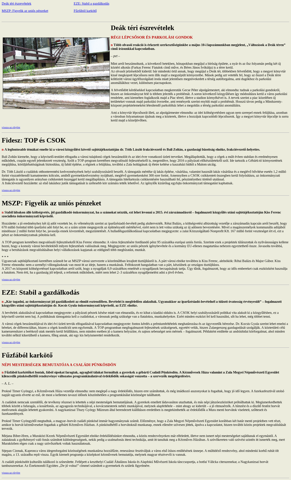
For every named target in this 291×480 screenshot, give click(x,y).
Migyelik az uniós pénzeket (25, 11)
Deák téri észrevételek (16, 3)
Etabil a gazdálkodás (91, 3)
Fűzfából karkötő (85, 11)
